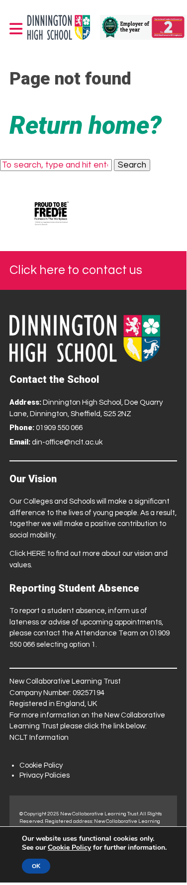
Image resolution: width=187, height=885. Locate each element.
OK (36, 866)
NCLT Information (39, 737)
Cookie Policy (41, 765)
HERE (36, 553)
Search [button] (132, 165)
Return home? (85, 125)
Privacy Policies (44, 775)
